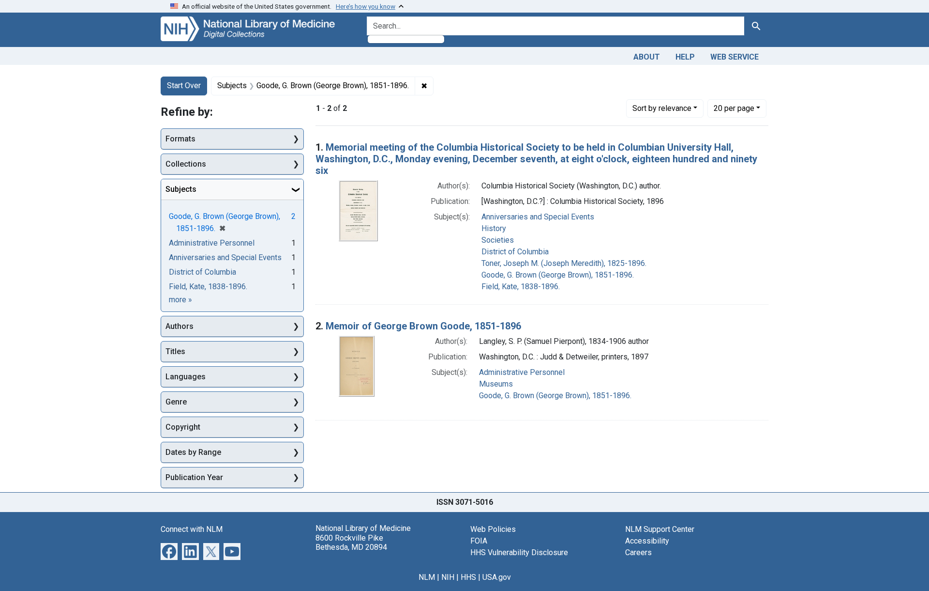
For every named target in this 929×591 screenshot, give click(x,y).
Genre (176, 401)
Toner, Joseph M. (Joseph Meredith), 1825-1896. (563, 263)
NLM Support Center (659, 529)
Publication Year (194, 477)
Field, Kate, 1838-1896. (520, 286)
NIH (447, 577)
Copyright (182, 427)
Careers (638, 552)
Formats (180, 138)
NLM (427, 577)
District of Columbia (515, 251)
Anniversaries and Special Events (537, 216)
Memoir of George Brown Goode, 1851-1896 (423, 326)
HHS (468, 577)
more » (180, 299)
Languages (185, 376)
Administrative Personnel (522, 372)
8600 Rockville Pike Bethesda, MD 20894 (351, 542)
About (646, 57)
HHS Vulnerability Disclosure (519, 552)
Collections (185, 164)
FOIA (478, 540)
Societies (497, 240)
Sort (661, 108)
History (493, 228)
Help (685, 57)
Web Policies (493, 529)
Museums (496, 384)
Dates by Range (193, 452)
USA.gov (496, 577)
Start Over (184, 85)
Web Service (734, 57)
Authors (179, 326)
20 (734, 108)
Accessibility (647, 540)
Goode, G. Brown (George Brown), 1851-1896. (557, 275)
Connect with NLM (192, 529)
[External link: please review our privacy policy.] (169, 551)
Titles (175, 351)
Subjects (180, 189)
